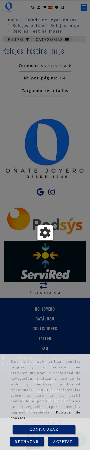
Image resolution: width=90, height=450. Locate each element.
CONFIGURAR (44, 429)
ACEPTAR (63, 442)
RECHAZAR (27, 442)
